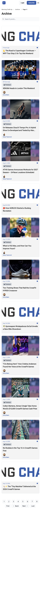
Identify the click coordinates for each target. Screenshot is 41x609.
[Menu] (38, 2)
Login (22, 3)
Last (32, 506)
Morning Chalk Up (7, 9)
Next (24, 506)
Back (17, 506)
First (7, 506)
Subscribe (31, 3)
